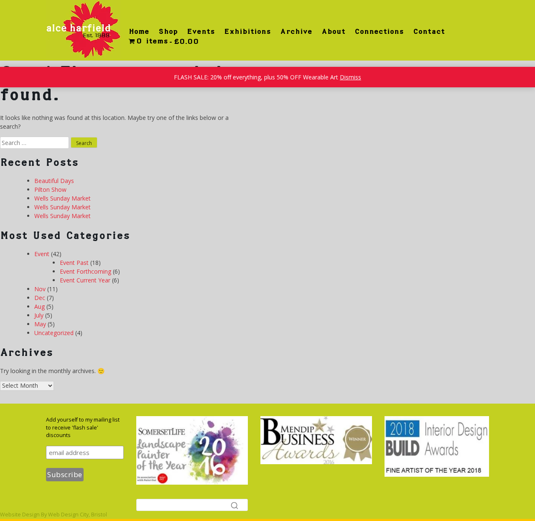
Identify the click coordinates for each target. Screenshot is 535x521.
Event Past (74, 263)
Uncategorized (54, 333)
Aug (39, 306)
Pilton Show (50, 189)
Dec (39, 298)
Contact (429, 31)
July (38, 315)
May (40, 324)
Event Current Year (85, 280)
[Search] (234, 505)
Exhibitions (247, 31)
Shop (168, 31)
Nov (40, 289)
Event (41, 254)
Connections (379, 31)
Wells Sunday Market (62, 198)
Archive (296, 31)
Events (201, 31)
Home (139, 31)
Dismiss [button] (350, 77)
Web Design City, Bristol (77, 514)
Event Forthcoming (85, 271)
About (333, 31)
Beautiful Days (54, 181)
